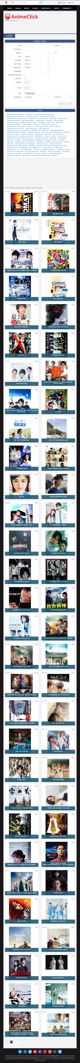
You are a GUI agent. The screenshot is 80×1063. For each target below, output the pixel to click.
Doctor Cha (58, 751)
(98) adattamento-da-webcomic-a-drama (46, 140)
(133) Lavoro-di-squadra (27, 134)
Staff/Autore (17, 49)
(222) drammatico (40, 120)
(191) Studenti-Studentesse (14, 124)
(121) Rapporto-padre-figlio (27, 136)
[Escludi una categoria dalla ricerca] (29, 82)
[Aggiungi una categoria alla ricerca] (25, 82)
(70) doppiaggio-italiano (55, 153)
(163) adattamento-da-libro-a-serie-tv (16, 126)
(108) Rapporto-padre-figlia (41, 138)
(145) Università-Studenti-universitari (16, 132)
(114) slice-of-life (62, 136)
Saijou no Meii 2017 (21, 327)
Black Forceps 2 (21, 836)
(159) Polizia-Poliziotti (54, 126)
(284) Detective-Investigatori (47, 116)
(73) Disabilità (65, 151)
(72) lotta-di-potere (28, 153)
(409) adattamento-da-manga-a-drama (44, 114)
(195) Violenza (50, 122)
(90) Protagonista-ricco (42, 143)
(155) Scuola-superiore (32, 128)
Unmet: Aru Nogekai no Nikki (58, 808)
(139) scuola (45, 132)
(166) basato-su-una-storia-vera (49, 124)
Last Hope (22, 242)
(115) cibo (54, 136)
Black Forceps (58, 355)
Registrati (62, 2)
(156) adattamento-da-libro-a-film (15, 128)
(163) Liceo (30, 126)
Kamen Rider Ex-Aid (58, 270)
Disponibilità (17, 71)
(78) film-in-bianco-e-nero (13, 149)
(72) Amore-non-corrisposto (14, 153)
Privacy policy (42, 1060)
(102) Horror (18, 140)
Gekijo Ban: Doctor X (58, 836)
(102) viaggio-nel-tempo (28, 140)
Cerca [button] (56, 8)
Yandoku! (21, 1006)
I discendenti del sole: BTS (58, 695)
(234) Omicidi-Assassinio (13, 120)
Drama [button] (35, 8)
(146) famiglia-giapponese (56, 130)
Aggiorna (62, 104)
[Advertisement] (40, 27)
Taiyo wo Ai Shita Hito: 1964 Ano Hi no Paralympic (58, 382)
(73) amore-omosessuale (54, 151)
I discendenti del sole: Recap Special (21, 695)
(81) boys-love (37, 147)
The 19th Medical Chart (58, 949)
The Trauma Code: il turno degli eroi (21, 893)
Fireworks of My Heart (21, 949)
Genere (19, 88)
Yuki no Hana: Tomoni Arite (21, 808)
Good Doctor (21, 383)
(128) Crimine (48, 134)
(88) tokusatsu (48, 145)
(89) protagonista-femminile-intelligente (17, 145)
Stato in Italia (17, 64)
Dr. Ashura (21, 921)
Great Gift (21, 779)
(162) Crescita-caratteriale (41, 126)
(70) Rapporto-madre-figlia (14, 155)
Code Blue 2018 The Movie (58, 327)
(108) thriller (53, 138)
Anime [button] (9, 8)
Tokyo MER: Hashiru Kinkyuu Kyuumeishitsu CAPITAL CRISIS (21, 1033)
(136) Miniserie (66, 132)
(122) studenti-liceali (58, 134)
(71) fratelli (45, 153)
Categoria (18, 82)
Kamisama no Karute (58, 525)
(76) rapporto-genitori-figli (32, 151)
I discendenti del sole (21, 666)
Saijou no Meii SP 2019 (58, 496)
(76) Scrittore (43, 151)
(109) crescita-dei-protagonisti (25, 138)
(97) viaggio (62, 140)
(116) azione (47, 136)
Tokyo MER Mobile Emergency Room (58, 638)
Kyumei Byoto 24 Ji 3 (21, 553)
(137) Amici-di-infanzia (55, 132)
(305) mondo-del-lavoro (33, 116)
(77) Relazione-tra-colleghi (63, 149)
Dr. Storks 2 (58, 298)
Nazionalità (18, 60)
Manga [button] (18, 8)
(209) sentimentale (58, 120)
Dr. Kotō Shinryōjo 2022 (58, 666)
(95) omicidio (40, 141)
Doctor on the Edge (58, 1034)
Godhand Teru (21, 468)
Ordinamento (17, 97)
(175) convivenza (27, 124)
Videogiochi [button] (45, 8)
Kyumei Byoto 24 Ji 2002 (58, 581)
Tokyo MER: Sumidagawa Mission (21, 723)
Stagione (18, 53)
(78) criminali (58, 147)
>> (19, 1042)
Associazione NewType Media (51, 1055)
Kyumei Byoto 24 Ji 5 (21, 638)
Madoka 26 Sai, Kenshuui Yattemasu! (22, 864)
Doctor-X (21, 355)
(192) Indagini (59, 122)
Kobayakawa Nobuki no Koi (58, 468)
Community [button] (66, 8)
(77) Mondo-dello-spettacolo (48, 149)
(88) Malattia (32, 145)
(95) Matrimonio (31, 141)
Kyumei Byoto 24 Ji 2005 (22, 610)
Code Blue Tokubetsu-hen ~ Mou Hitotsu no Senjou (22, 411)
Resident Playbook (58, 921)
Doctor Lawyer (22, 751)
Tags (19, 93)
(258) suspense (33, 118)
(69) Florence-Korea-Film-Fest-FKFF (41, 155)
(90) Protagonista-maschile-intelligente (25, 143)
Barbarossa (58, 213)
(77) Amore (36, 149)
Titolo (19, 45)
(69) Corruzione (26, 155)
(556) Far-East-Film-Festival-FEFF (16, 114)
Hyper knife (58, 893)
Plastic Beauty (58, 978)
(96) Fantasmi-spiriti (20, 141)
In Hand (58, 412)
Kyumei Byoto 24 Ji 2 (21, 581)
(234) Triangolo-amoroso (27, 120)
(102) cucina (10, 140)
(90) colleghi (10, 143)
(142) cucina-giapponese (34, 132)
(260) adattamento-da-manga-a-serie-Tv (17, 118)
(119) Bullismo (39, 136)
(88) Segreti (40, 145)
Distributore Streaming (14, 75)
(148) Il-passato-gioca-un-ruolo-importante (18, 130)
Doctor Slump (58, 779)
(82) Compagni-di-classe (25, 147)
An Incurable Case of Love (21, 525)
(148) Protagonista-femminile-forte (40, 130)
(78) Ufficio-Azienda (27, 149)
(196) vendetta (42, 122)
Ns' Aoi (21, 496)
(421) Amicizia (29, 114)
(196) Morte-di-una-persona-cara (28, 122)
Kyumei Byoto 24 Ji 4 (58, 610)
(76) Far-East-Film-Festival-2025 (15, 151)
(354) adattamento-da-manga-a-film (16, 116)
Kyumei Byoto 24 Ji (58, 553)
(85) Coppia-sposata (12, 147)
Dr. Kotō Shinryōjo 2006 (58, 440)
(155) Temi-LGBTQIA (44, 128)
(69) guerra (54, 155)
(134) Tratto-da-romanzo (13, 134)
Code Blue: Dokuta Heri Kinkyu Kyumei (22, 270)
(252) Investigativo (43, 118)
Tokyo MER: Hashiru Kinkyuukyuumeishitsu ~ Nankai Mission (58, 863)
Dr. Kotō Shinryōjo (21, 440)
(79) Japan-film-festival (48, 147)
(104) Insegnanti (61, 138)
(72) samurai (37, 153)
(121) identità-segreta (12, 136)
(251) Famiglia (53, 118)
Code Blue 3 (21, 298)
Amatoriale (18, 78)
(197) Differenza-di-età (13, 122)
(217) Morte (49, 120)
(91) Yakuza (67, 141)
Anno (19, 56)
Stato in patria (17, 67)
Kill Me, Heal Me (58, 723)
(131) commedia (39, 134)
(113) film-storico (11, 138)
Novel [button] (26, 8)
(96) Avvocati (10, 141)
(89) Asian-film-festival (55, 143)
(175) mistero (36, 124)
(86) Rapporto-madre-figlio (60, 145)
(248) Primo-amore (63, 118)
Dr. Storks (58, 242)
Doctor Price (21, 978)
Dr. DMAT (21, 213)
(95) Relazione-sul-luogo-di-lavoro (54, 141)
